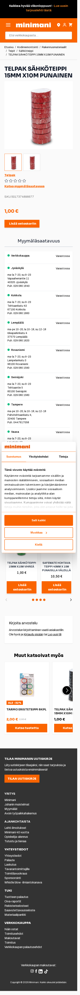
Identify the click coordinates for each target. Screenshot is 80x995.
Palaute (9, 860)
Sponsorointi (12, 878)
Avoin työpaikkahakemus (20, 813)
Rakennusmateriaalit (54, 47)
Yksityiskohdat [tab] (38, 456)
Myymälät (10, 808)
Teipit (11, 51)
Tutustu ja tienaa (15, 841)
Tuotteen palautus (16, 896)
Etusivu (9, 47)
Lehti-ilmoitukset (15, 827)
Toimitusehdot (13, 933)
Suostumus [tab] (13, 456)
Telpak (9, 175)
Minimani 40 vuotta (16, 832)
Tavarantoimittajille (17, 869)
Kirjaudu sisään (33, 634)
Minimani (10, 800)
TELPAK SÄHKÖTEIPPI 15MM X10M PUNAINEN (36, 54)
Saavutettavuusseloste (19, 910)
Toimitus (10, 942)
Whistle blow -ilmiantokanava (23, 882)
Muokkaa (36, 532)
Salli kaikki (39, 520)
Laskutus (10, 864)
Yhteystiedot (13, 855)
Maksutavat (12, 938)
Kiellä (38, 544)
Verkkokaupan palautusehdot (23, 947)
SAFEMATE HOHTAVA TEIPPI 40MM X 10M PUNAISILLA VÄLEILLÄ (56, 567)
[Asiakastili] (64, 25)
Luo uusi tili (54, 634)
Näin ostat (11, 929)
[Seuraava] (71, 600)
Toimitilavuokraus (15, 873)
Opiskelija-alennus (16, 836)
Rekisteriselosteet (16, 905)
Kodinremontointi (27, 47)
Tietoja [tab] (63, 456)
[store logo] (33, 24)
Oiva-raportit (12, 901)
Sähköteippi (26, 51)
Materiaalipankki (15, 914)
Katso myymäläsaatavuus (24, 186)
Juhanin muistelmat (16, 804)
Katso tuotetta (27, 728)
